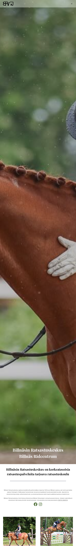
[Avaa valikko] (71, 4)
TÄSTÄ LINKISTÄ (63, 500)
